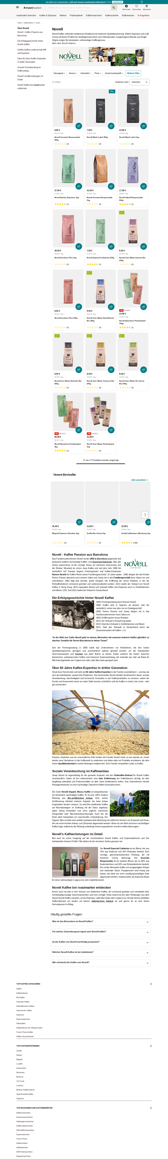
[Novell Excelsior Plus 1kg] (68, 229)
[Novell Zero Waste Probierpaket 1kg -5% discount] (100, 412)
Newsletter (22, 1038)
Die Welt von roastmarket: (76, 2)
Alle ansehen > (139, 480)
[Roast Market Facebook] (78, 1100)
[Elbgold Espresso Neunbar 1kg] (67, 502)
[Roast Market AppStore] (104, 1100)
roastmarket (117, 2)
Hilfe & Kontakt (50, 1034)
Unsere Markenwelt (25, 1066)
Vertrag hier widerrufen (77, 1074)
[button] (139, 82)
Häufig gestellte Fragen (53, 1038)
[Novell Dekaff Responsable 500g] (133, 168)
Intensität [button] (85, 73)
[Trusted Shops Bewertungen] (121, 1067)
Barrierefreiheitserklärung (27, 1058)
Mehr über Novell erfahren (64, 43)
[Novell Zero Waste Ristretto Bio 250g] (68, 352)
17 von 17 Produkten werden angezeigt (100, 460)
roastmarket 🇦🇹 (23, 1070)
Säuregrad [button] (59, 73)
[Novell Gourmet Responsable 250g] (68, 108)
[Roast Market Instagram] (54, 1100)
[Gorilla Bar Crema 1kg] (102, 502)
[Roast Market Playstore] (112, 1100)
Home (19, 23)
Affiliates (21, 1062)
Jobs (20, 1046)
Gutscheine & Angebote (26, 1042)
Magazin (21, 1034)
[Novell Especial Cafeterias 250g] (100, 229)
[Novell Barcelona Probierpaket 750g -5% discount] (133, 289)
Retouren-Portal (50, 1050)
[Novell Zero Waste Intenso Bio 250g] (133, 229)
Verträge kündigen (51, 1046)
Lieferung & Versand (52, 1042)
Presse (20, 1054)
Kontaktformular (76, 1049)
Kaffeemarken (28, 23)
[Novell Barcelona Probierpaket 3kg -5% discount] (68, 412)
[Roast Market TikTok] (62, 1100)
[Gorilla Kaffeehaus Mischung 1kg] (136, 502)
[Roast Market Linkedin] (86, 1100)
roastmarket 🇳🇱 (23, 1078)
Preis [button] (97, 73)
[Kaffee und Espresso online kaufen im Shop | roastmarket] (32, 8)
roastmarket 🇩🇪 (23, 1074)
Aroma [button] (72, 73)
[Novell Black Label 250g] (100, 108)
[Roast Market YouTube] (70, 1100)
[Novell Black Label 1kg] (133, 108)
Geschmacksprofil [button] (113, 73)
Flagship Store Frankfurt (53, 1063)
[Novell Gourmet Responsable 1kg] (100, 168)
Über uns (21, 1050)
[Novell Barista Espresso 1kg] (68, 168)
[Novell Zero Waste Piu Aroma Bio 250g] (133, 352)
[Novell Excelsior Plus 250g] (68, 289)
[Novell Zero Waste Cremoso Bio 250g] (100, 352)
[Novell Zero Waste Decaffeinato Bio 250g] (100, 289)
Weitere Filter (133, 73)
